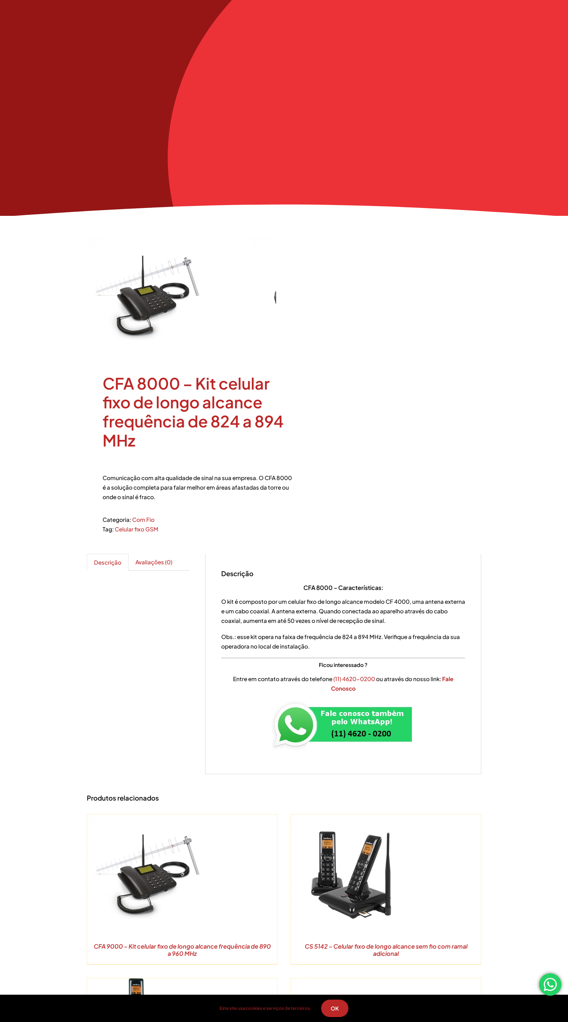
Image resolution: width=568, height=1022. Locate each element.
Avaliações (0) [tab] (153, 562)
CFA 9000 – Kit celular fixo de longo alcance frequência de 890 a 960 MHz (182, 949)
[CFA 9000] (169, 296)
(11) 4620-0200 (354, 678)
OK (335, 1008)
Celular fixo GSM (136, 529)
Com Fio (143, 519)
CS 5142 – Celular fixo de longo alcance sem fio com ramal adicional (386, 949)
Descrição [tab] (107, 562)
